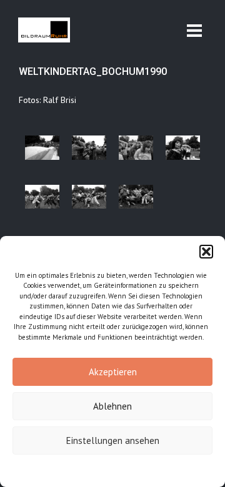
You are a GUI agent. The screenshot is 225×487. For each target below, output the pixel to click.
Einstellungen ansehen (112, 440)
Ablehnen (112, 406)
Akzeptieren (113, 372)
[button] (206, 251)
